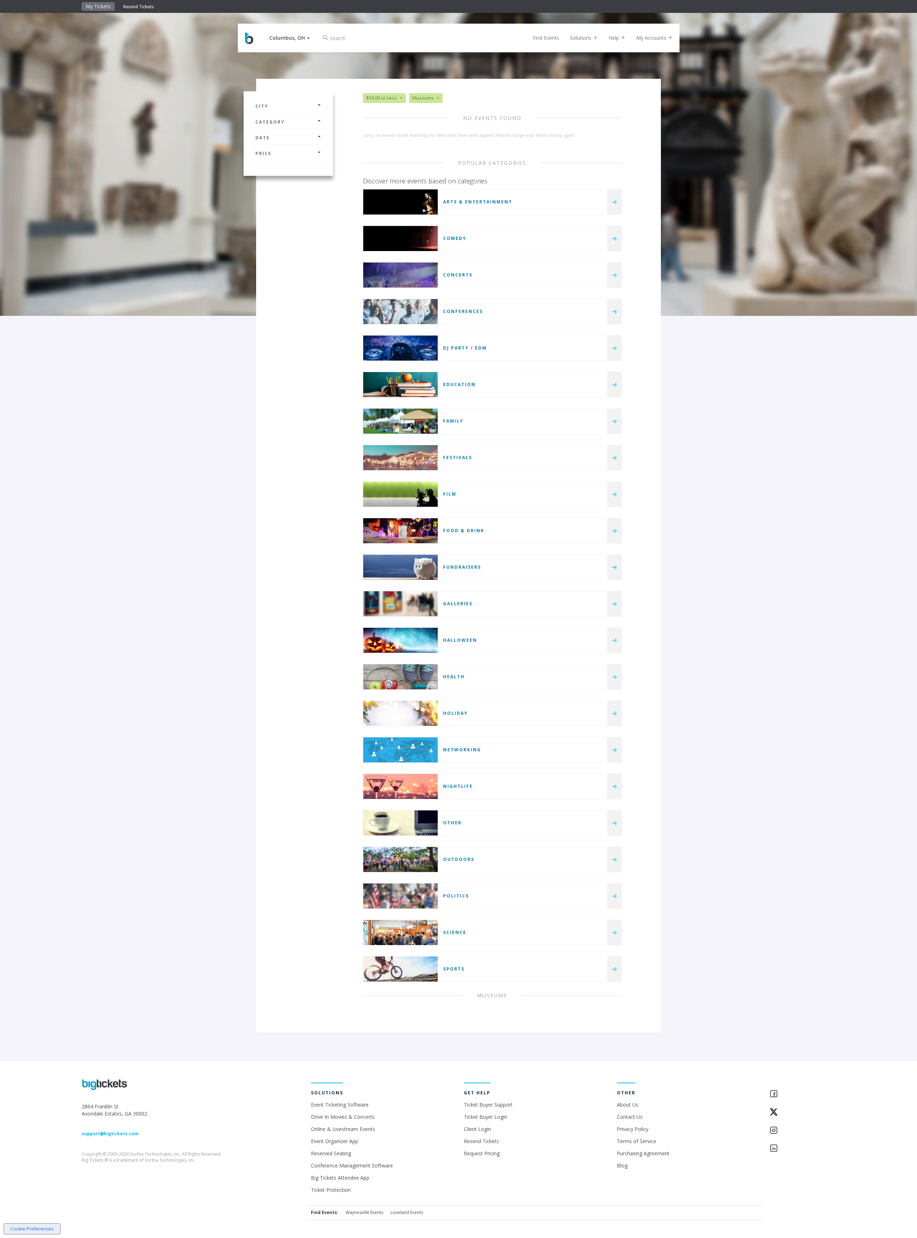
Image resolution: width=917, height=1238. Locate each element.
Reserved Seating (331, 1153)
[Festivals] (400, 457)
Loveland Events (406, 1212)
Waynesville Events (364, 1212)
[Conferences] (400, 311)
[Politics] (400, 896)
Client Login (477, 1129)
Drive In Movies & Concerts (343, 1116)
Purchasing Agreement (643, 1153)
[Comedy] (400, 238)
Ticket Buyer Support (488, 1104)
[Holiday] (400, 713)
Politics (456, 896)
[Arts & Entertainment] (400, 202)
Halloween (460, 640)
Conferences (463, 311)
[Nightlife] (400, 786)
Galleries (457, 604)
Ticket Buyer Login (485, 1116)
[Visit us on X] (802, 1112)
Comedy (454, 238)
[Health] (400, 676)
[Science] (400, 932)
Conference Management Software (352, 1165)
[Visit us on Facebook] (802, 1094)
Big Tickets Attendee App (340, 1177)
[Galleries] (400, 603)
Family (453, 421)
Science (454, 932)
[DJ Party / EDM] (400, 348)
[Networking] (400, 749)
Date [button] (262, 138)
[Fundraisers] (400, 567)
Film (449, 494)
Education (459, 384)
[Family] (400, 421)
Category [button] (270, 122)
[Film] (400, 494)
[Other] (400, 822)
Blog (622, 1165)
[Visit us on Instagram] (802, 1130)
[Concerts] (400, 275)
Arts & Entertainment (477, 202)
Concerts (457, 275)
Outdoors (458, 859)
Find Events (546, 37)
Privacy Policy (632, 1129)
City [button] (261, 106)
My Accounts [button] (652, 37)
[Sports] (400, 969)
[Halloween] (400, 640)
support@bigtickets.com (110, 1134)
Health (454, 677)
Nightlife (458, 786)
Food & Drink (463, 531)
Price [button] (263, 153)
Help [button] (614, 37)
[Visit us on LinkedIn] (802, 1148)
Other (452, 823)
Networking (462, 750)
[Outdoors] (400, 859)
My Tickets (98, 6)
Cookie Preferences (32, 1228)
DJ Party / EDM (465, 348)
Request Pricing (482, 1153)
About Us (627, 1104)
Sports (454, 969)
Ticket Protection (331, 1189)
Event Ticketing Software (340, 1104)
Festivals (457, 457)
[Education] (400, 384)
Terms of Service (636, 1141)
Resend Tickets (138, 7)
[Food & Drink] (400, 530)
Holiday (455, 713)
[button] (289, 37)
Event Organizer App (334, 1141)
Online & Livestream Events (343, 1129)
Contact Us (630, 1116)
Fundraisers (462, 567)
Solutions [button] (581, 37)
